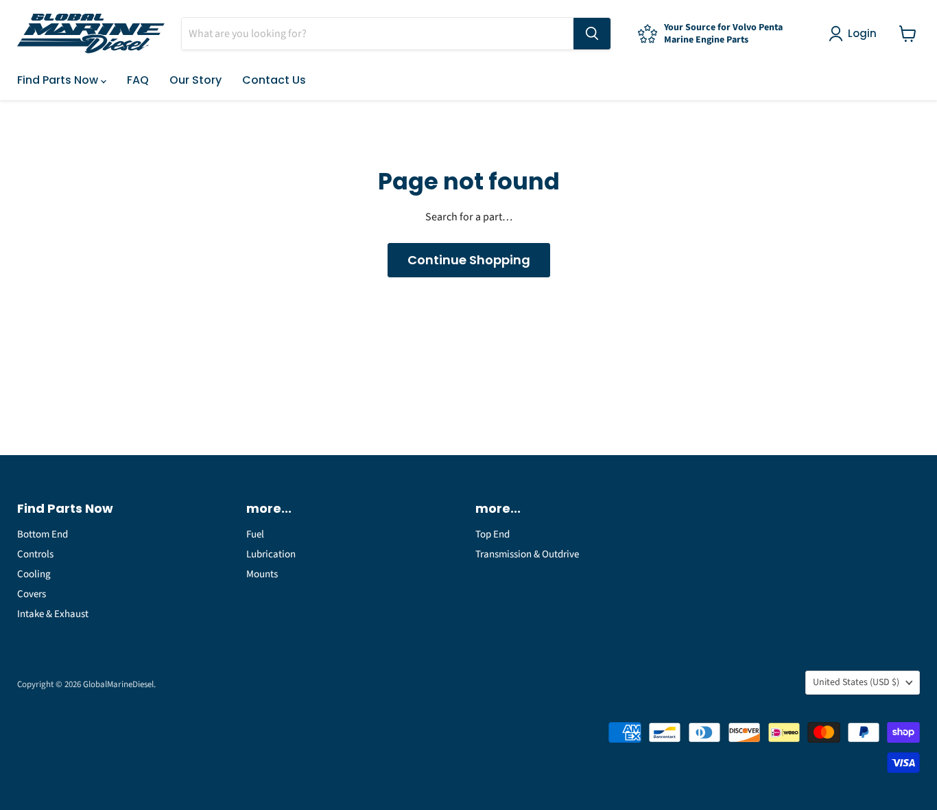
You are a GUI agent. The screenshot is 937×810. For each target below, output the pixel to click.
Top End (492, 534)
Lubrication (271, 554)
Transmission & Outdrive (527, 554)
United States (856, 682)
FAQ (138, 80)
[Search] (591, 33)
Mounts (262, 574)
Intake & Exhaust (52, 614)
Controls (35, 554)
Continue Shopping (468, 259)
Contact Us (274, 80)
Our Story (195, 80)
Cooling (34, 574)
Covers (31, 594)
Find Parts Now (59, 80)
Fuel (255, 534)
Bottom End (42, 534)
